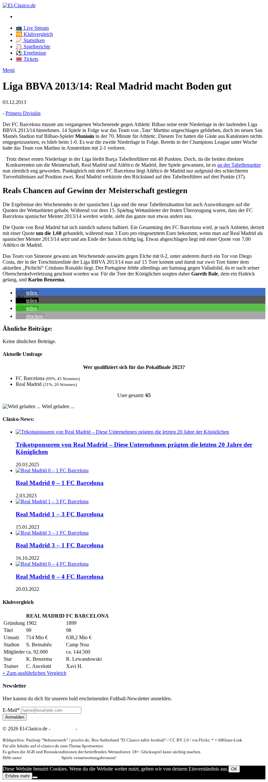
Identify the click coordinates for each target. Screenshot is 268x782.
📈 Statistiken (30, 40)
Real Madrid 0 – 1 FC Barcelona (60, 482)
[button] (27, 292)
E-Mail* (11, 710)
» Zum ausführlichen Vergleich (34, 673)
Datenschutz (91, 728)
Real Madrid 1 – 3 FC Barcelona (60, 514)
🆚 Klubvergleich (34, 34)
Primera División (23, 113)
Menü (9, 70)
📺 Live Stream (32, 28)
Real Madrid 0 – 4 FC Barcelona (60, 576)
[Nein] (35, 777)
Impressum (63, 728)
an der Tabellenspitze (239, 165)
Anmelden (14, 717)
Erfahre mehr (17, 776)
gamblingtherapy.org (41, 757)
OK (234, 769)
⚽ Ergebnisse (31, 53)
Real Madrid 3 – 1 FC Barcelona (60, 545)
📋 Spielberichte (33, 46)
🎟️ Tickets (27, 59)
